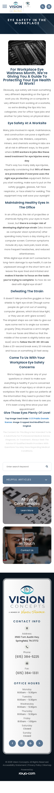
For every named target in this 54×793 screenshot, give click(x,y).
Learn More (27, 510)
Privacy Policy (34, 765)
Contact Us (27, 550)
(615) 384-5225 (27, 657)
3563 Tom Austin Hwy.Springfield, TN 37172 (27, 638)
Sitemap (47, 765)
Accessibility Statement (14, 765)
